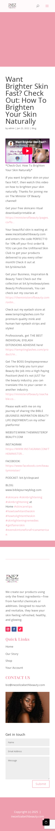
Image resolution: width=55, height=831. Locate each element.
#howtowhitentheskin (20, 511)
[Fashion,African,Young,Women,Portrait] (28, 722)
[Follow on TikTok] (20, 629)
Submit (41, 784)
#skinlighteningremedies (22, 520)
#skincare (12, 497)
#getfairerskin (15, 525)
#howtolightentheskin (20, 516)
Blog (34, 128)
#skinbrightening (30, 497)
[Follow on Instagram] (8, 629)
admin (11, 128)
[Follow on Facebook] (14, 629)
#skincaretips (23, 506)
